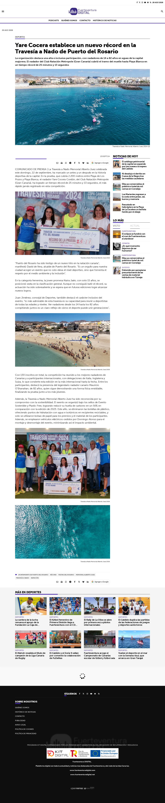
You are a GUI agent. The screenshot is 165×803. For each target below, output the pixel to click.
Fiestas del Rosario (66, 574)
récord (53, 574)
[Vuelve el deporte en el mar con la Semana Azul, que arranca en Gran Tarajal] (134, 639)
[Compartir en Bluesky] (83, 163)
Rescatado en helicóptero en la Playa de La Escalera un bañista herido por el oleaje (134, 208)
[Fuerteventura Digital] (82, 11)
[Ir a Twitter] (139, 2)
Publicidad (20, 720)
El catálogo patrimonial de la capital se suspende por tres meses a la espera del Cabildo (134, 165)
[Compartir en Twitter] (79, 163)
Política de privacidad (25, 733)
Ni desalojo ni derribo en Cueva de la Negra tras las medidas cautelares (133, 176)
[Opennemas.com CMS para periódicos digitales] (82, 788)
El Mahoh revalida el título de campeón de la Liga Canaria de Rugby (30, 655)
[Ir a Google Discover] (148, 2)
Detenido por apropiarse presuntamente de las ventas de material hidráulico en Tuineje (134, 273)
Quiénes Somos (22, 707)
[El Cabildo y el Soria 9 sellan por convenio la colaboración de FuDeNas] (65, 639)
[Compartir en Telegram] (70, 163)
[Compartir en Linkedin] (88, 163)
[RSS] (150, 2)
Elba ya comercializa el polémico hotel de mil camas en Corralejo (133, 186)
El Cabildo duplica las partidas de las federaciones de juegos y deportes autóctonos (134, 622)
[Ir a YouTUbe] (145, 2)
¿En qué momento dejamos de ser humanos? (131, 248)
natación (35, 578)
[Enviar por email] (57, 163)
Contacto (20, 716)
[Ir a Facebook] (137, 2)
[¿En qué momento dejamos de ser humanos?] (117, 246)
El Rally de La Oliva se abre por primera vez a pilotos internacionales (97, 622)
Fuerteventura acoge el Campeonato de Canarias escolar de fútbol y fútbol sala (99, 655)
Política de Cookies (24, 729)
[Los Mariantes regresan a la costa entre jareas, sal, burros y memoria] (117, 197)
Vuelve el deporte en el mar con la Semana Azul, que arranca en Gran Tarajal (132, 655)
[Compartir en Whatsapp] (66, 163)
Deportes (20, 37)
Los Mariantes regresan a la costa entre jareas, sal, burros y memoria (134, 196)
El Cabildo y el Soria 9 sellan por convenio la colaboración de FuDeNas (65, 655)
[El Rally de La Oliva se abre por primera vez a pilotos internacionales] (99, 606)
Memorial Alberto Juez (85, 574)
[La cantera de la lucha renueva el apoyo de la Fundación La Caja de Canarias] (31, 606)
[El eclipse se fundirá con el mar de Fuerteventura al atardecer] (117, 234)
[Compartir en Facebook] (74, 163)
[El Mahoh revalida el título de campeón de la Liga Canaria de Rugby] (31, 639)
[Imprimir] (61, 163)
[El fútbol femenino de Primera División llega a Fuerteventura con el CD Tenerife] (65, 606)
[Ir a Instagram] (142, 2)
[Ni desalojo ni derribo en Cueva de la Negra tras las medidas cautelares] (117, 176)
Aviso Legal (20, 724)
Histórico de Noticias (25, 711)
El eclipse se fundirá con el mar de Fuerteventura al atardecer (133, 236)
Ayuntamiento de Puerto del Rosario (33, 574)
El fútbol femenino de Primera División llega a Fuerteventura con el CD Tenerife (62, 623)
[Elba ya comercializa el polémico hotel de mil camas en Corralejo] (117, 187)
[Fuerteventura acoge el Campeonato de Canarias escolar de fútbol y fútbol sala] (99, 639)
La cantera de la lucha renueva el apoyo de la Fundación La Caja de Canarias (27, 623)
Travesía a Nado (22, 578)
